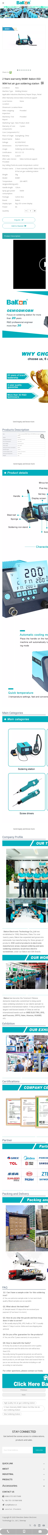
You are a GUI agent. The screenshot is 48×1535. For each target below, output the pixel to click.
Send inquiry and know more (23, 422)
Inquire (17, 220)
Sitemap (23, 1520)
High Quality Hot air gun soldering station (19, 1403)
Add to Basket (17, 226)
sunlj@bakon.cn (11, 1505)
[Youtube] (44, 1525)
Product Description (12, 236)
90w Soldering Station (12, 1414)
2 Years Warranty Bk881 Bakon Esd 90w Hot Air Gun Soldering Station (22, 1408)
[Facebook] (35, 1525)
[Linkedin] (39, 1525)
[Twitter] (30, 1525)
